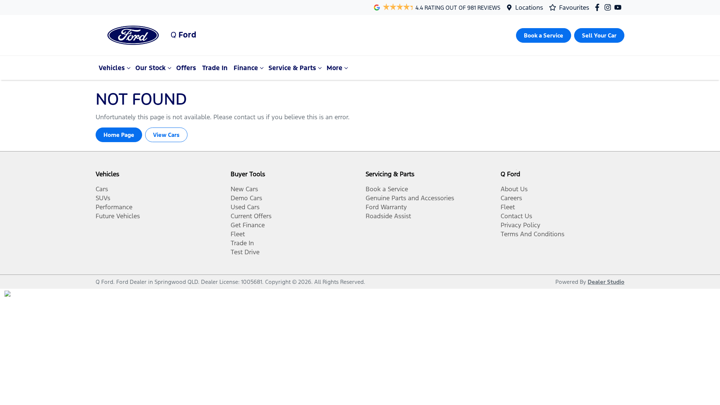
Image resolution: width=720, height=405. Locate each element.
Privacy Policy (520, 225)
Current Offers (251, 216)
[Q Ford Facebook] (599, 7)
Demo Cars (246, 198)
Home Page (119, 134)
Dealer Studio (606, 281)
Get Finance (248, 225)
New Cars (244, 189)
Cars (102, 189)
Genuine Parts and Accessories (410, 198)
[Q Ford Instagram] (609, 7)
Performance (114, 207)
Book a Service (387, 189)
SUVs (103, 198)
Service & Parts (292, 68)
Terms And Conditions (532, 234)
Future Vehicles (118, 216)
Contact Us (516, 216)
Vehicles (112, 68)
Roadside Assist (388, 216)
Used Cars (245, 207)
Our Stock (150, 68)
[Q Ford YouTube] (619, 7)
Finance (246, 68)
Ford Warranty (386, 207)
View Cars (166, 134)
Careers (511, 198)
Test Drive (245, 252)
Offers (186, 68)
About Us (514, 189)
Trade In (215, 68)
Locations (529, 7)
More (334, 68)
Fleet (238, 234)
